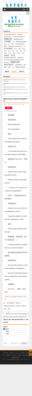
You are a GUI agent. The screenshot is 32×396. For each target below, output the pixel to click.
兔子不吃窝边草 (10, 303)
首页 (5, 9)
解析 (25, 64)
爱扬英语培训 (27, 359)
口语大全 (15, 1)
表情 (5, 343)
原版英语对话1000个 (18, 39)
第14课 (22, 53)
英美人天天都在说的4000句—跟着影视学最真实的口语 (14, 59)
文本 (12, 44)
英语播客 (8, 355)
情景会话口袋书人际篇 (21, 41)
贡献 (5, 67)
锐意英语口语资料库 (20, 67)
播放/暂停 (8, 107)
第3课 (24, 48)
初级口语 (8, 39)
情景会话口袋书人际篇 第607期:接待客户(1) (14, 316)
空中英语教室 (8, 48)
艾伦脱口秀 (5, 1)
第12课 (14, 53)
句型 (13, 41)
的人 (24, 46)
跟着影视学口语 (15, 357)
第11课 (9, 53)
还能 (9, 67)
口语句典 (19, 355)
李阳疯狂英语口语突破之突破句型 (15, 46)
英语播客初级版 (18, 64)
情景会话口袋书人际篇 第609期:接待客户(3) (17, 313)
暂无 (5, 46)
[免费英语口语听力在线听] (16, 5)
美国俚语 (6, 55)
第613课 (18, 305)
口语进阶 (7, 41)
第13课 (18, 53)
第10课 (5, 53)
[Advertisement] (16, 380)
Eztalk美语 (19, 34)
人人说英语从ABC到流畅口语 (19, 36)
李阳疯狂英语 (25, 355)
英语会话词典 (6, 62)
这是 (13, 67)
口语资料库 (21, 1)
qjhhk (6, 104)
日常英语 (10, 1)
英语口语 (15, 62)
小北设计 (16, 362)
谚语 (5, 308)
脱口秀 (13, 55)
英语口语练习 (8, 64)
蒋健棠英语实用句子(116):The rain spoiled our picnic (14, 87)
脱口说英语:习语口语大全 (10, 57)
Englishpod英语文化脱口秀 (10, 34)
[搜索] (27, 9)
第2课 (19, 48)
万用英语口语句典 (7, 36)
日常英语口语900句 (19, 44)
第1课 (15, 48)
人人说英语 (13, 355)
